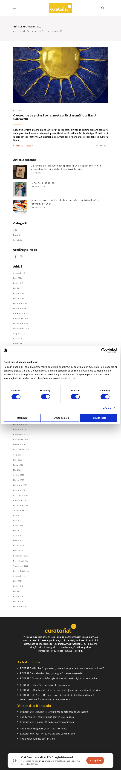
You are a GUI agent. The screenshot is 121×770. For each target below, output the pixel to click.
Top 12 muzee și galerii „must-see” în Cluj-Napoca (47, 716)
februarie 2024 (20, 424)
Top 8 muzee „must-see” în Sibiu (37, 738)
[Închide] (109, 760)
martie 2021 (18, 601)
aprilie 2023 (18, 475)
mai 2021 (17, 591)
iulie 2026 (17, 278)
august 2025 (19, 333)
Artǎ (15, 230)
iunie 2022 (18, 525)
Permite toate (99, 417)
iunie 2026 (18, 283)
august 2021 (19, 576)
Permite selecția (60, 417)
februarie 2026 (20, 303)
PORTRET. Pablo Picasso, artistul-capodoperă (45, 685)
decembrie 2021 (20, 556)
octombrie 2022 (20, 505)
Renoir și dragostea (43, 182)
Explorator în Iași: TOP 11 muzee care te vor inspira (47, 733)
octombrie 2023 (20, 444)
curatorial (19, 31)
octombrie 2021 (20, 566)
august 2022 (19, 515)
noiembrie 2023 (20, 439)
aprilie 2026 (18, 293)
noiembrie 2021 (20, 561)
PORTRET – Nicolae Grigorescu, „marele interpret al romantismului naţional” (62, 668)
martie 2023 (18, 480)
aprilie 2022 (18, 535)
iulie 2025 (17, 338)
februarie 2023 (20, 485)
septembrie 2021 (21, 571)
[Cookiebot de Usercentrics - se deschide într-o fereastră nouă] (103, 350)
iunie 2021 (18, 586)
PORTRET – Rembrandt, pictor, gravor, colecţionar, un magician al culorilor (60, 690)
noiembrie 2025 (20, 318)
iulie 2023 (17, 460)
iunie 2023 (18, 465)
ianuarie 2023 (19, 490)
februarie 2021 (20, 606)
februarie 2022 (20, 545)
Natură (16, 235)
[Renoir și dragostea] (20, 189)
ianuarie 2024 (19, 429)
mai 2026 (17, 288)
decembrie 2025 (20, 313)
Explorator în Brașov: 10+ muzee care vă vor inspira (47, 721)
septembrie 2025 (21, 328)
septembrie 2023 (21, 450)
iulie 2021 (17, 581)
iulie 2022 (17, 520)
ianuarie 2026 (19, 308)
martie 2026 (18, 298)
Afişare (107, 408)
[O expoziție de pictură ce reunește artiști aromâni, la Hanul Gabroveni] (60, 75)
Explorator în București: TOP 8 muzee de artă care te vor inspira (54, 711)
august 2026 (19, 273)
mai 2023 (17, 470)
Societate (17, 240)
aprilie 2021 (18, 596)
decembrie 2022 (20, 495)
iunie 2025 (18, 343)
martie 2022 (18, 540)
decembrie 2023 (20, 434)
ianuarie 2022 (19, 551)
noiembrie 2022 (20, 500)
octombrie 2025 (20, 323)
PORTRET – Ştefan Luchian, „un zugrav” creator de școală (51, 673)
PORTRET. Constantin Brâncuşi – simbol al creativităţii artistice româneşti (60, 678)
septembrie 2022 (21, 510)
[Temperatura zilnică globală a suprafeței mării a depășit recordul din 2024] (20, 206)
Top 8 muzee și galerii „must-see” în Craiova (43, 728)
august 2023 (19, 455)
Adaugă (93, 760)
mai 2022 (17, 530)
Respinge (22, 417)
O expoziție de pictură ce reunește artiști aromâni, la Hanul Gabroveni (54, 117)
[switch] (45, 396)
